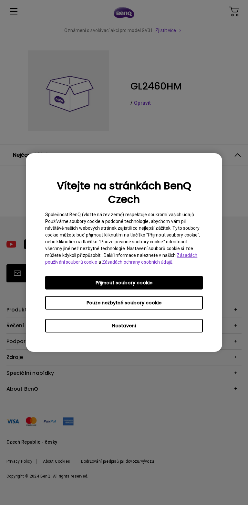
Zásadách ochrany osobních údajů (137, 262)
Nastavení (124, 325)
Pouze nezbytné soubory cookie (124, 303)
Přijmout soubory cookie (124, 282)
